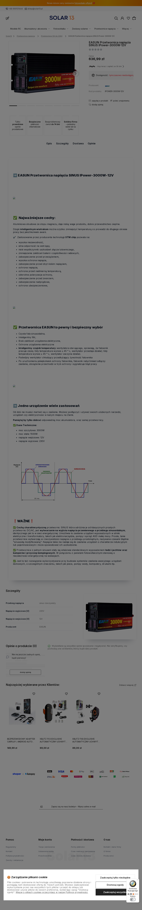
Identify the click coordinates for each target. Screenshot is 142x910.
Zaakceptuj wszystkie (115, 892)
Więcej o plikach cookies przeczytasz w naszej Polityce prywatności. (52, 892)
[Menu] (137, 880)
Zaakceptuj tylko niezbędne (115, 877)
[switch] (133, 899)
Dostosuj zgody (115, 884)
